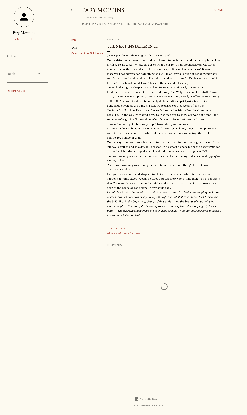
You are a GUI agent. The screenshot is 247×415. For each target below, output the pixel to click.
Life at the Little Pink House (86, 53)
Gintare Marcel (156, 405)
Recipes (130, 23)
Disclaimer (160, 23)
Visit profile (24, 38)
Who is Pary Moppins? (108, 23)
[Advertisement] (164, 356)
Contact (144, 23)
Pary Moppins (103, 10)
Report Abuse (16, 90)
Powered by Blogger (150, 399)
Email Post (120, 228)
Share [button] (73, 39)
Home (86, 23)
